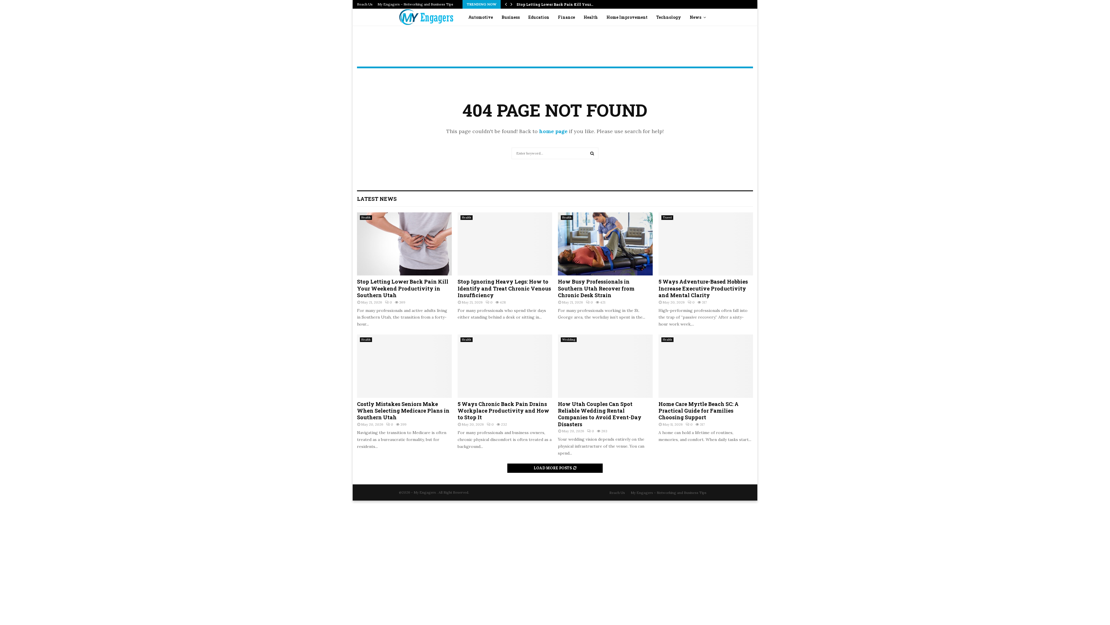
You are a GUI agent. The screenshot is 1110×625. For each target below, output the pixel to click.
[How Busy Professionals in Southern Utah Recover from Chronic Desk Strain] (605, 243)
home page (553, 131)
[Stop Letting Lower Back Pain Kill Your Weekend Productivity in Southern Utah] (404, 243)
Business (511, 17)
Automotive (480, 17)
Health (591, 17)
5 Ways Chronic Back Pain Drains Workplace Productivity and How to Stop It (503, 410)
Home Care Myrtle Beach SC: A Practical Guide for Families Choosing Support (698, 410)
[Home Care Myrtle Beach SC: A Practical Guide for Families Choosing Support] (705, 366)
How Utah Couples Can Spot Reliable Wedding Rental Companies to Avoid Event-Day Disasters (599, 414)
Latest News (377, 198)
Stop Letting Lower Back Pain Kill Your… (555, 4)
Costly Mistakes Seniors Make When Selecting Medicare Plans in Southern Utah (403, 410)
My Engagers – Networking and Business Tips (415, 4)
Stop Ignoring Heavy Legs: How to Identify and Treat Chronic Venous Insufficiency (504, 288)
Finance (566, 17)
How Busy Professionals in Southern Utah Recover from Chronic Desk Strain (596, 288)
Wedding (568, 339)
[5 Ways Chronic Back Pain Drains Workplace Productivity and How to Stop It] (505, 366)
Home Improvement (627, 17)
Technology (668, 17)
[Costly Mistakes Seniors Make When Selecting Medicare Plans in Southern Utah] (404, 366)
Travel (667, 217)
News (695, 17)
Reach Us (365, 4)
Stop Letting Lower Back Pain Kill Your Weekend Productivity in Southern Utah (402, 288)
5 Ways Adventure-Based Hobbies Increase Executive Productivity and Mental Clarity (703, 288)
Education (538, 17)
